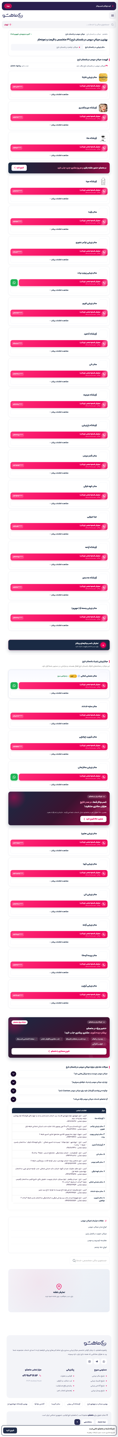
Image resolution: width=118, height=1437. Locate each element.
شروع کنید (20, 167)
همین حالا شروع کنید (94, 819)
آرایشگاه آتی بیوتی (73, 1404)
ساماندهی (88, 1422)
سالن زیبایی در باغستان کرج (95, 47)
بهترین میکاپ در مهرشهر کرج (97, 1404)
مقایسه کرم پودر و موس (97, 1240)
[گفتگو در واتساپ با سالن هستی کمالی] (14, 685)
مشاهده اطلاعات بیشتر (59, 94)
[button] (59, 1290)
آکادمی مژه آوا (39, 1404)
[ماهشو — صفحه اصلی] (12, 15)
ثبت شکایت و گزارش (64, 1380)
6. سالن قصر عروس (98, 1162)
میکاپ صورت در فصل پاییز (96, 1233)
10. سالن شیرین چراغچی (99, 1199)
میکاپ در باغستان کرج (93, 34)
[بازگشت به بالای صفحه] (77, 1422)
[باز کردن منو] (112, 15)
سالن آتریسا (56, 1404)
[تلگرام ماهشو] (97, 1361)
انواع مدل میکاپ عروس (97, 1227)
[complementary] (59, 808)
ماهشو (104, 34)
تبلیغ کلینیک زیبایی (98, 1380)
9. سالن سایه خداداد (97, 1191)
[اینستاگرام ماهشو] (89, 1361)
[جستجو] (74, 1260)
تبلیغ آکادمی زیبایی (98, 1385)
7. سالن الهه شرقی (98, 1171)
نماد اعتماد (102, 1422)
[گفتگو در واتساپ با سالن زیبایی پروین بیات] (14, 282)
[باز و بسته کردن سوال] (13, 1074)
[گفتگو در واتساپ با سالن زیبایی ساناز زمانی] (14, 777)
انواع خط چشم (101, 1247)
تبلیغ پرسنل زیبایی (98, 1390)
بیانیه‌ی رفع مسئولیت (64, 1385)
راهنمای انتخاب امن (64, 1390)
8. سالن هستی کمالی (97, 1182)
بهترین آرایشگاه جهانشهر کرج (17, 1404)
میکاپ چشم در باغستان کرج (67, 47)
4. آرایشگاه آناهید (98, 1145)
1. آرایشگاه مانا (100, 1118)
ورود (7, 6)
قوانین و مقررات (66, 1376)
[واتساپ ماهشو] (104, 1361)
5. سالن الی (100, 1154)
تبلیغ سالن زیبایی (98, 1376)
